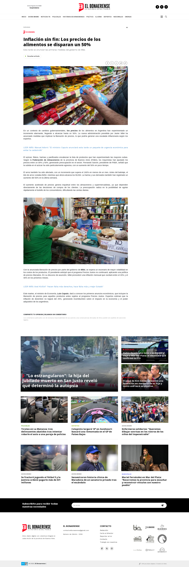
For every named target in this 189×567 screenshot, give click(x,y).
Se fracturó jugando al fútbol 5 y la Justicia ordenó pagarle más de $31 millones (40, 480)
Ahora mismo (33, 17)
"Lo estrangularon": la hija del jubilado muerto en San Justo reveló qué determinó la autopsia (59, 380)
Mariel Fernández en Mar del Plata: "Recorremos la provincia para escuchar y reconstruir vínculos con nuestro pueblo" (144, 481)
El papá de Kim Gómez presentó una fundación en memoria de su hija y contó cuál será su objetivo (143, 383)
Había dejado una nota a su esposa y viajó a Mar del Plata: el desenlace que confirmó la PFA (144, 355)
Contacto (103, 539)
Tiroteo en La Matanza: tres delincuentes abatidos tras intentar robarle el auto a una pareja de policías (43, 431)
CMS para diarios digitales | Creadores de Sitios (154, 563)
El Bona (98, 17)
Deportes (108, 17)
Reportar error (106, 536)
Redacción (104, 530)
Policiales (56, 17)
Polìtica (89, 17)
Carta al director (106, 533)
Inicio (24, 17)
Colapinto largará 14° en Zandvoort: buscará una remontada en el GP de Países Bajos (92, 431)
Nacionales (118, 17)
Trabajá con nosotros (108, 542)
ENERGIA (128, 17)
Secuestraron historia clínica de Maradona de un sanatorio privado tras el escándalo (94, 480)
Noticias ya (45, 17)
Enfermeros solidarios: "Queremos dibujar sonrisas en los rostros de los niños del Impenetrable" (142, 431)
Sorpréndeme (34, 8)
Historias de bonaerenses (73, 17)
